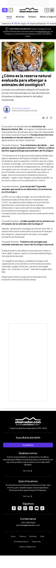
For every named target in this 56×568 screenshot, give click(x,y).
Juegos (23, 23)
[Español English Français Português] (52, 10)
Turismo (32, 16)
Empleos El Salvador (38, 23)
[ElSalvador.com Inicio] (29, 10)
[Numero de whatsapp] (31, 509)
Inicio (9, 16)
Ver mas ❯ (27, 470)
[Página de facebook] (14, 509)
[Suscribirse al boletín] (5, 10)
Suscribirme (28, 445)
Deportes (36, 541)
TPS (15, 23)
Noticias (20, 16)
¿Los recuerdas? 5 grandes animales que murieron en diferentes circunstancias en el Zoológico (27, 189)
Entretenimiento (21, 541)
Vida (42, 536)
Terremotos (6, 23)
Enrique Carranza (22, 108)
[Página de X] (19, 509)
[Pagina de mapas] (47, 10)
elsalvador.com (44, 31)
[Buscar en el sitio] (11, 10)
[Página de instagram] (25, 509)
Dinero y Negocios (27, 546)
